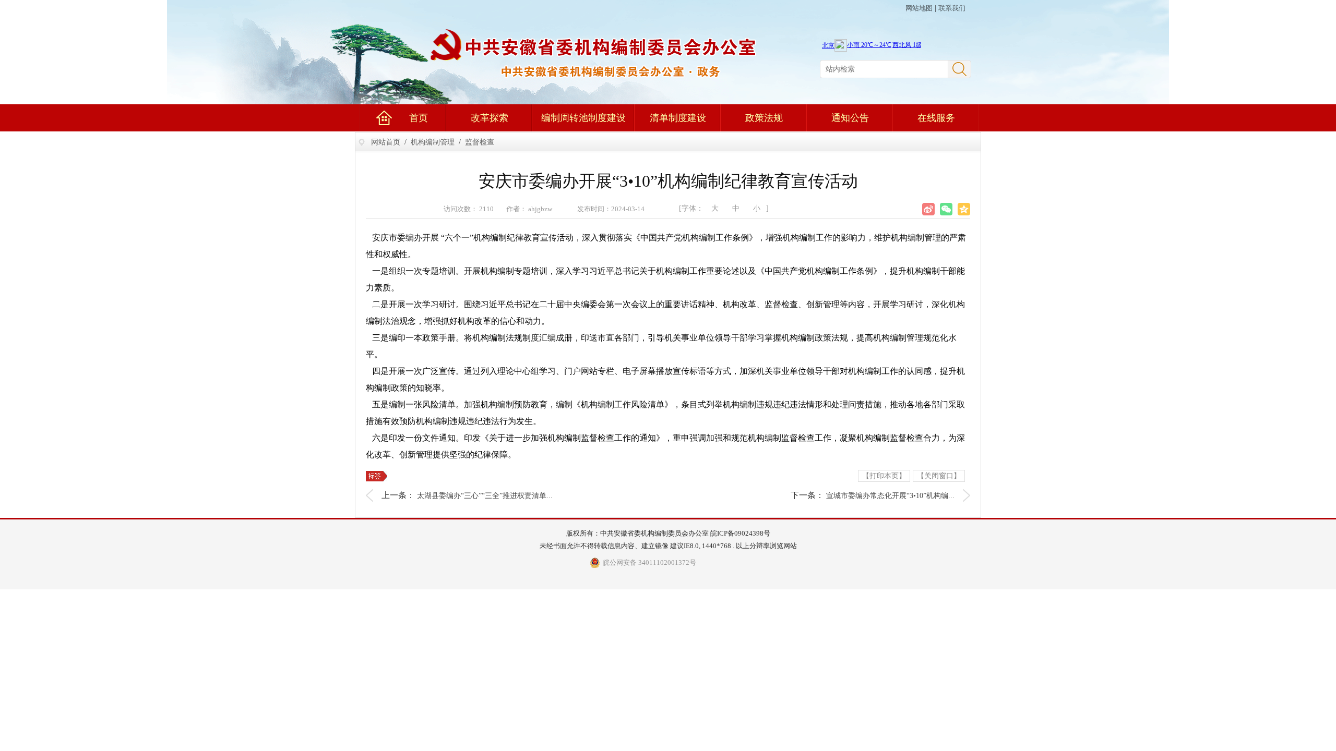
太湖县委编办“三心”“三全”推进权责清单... (485, 496)
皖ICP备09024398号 (740, 533)
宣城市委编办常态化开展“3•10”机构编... (890, 496)
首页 (418, 118)
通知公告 (850, 118)
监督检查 (479, 142)
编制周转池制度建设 (583, 118)
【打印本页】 (884, 476)
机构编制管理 (433, 142)
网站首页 (385, 142)
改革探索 (489, 118)
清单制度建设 (678, 118)
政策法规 (764, 118)
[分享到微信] (946, 209)
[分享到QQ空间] (964, 209)
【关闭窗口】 (939, 476)
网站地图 (919, 8)
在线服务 (936, 118)
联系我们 (951, 8)
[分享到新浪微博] (928, 209)
